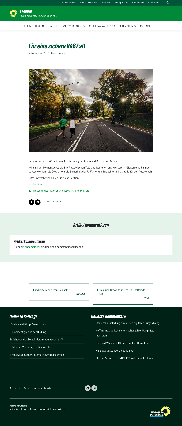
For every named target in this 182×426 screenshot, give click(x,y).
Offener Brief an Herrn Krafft (134, 343)
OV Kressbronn (54, 201)
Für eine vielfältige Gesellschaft (28, 324)
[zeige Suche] (167, 3)
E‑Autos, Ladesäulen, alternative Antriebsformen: (37, 354)
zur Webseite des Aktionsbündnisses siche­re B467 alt (59, 190)
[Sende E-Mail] (38, 202)
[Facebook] (88, 388)
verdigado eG (59, 409)
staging (26, 11)
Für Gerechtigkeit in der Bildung (28, 332)
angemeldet (32, 247)
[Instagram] (94, 388)
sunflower (31, 409)
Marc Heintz (58, 53)
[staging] (13, 13)
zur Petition (35, 184)
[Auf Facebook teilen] (31, 202)
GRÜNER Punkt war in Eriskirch (135, 358)
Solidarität (128, 350)
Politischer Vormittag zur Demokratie (30, 347)
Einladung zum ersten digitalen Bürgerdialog (134, 323)
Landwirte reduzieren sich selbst (59, 292)
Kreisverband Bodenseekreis (39, 15)
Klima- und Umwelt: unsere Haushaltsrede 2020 (123, 294)
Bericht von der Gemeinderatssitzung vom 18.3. (36, 339)
